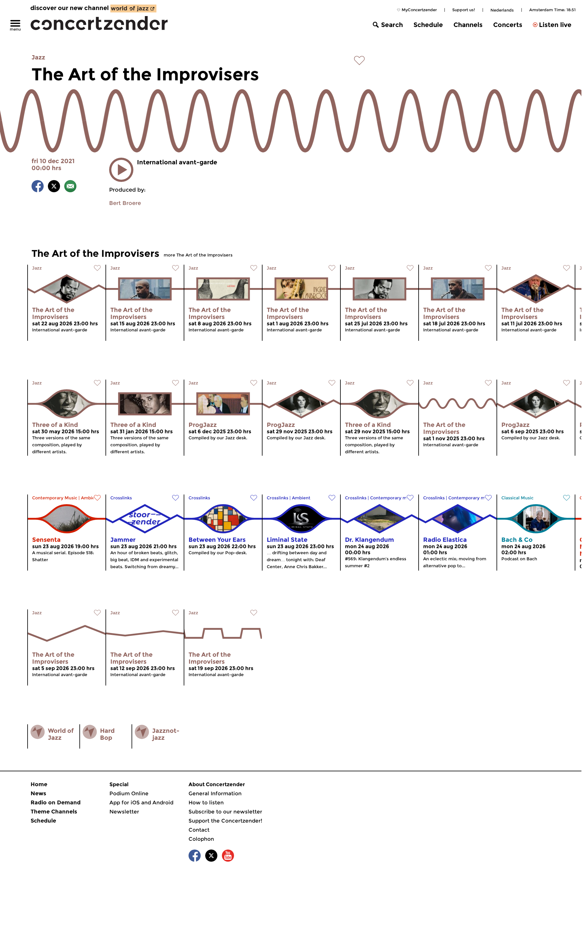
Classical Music (517, 498)
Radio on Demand (56, 802)
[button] (121, 170)
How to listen (206, 803)
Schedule (428, 24)
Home (39, 784)
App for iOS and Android (141, 803)
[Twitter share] (54, 187)
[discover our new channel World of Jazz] (133, 8)
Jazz (38, 57)
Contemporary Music (54, 498)
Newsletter (124, 812)
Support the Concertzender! (225, 821)
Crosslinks (121, 498)
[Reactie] (70, 187)
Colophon (201, 839)
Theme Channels (54, 811)
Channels (468, 24)
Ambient (90, 498)
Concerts (507, 24)
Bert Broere (125, 203)
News (38, 793)
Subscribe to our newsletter (225, 812)
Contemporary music (392, 498)
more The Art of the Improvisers (198, 255)
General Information (215, 793)
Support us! (463, 9)
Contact (199, 830)
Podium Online (129, 793)
